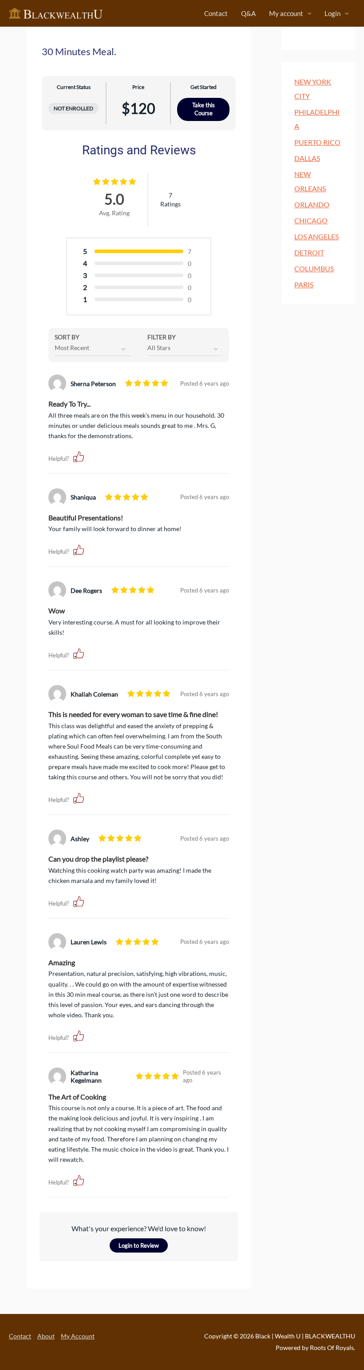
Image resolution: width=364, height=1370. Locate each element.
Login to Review (139, 1245)
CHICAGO (311, 220)
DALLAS (307, 158)
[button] (78, 456)
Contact (216, 13)
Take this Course (203, 109)
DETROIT (309, 252)
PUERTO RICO (317, 142)
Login (332, 13)
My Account (78, 1336)
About (46, 1336)
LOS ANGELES (316, 236)
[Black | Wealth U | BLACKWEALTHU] (56, 12)
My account (286, 13)
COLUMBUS (314, 268)
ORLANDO (311, 204)
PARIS (303, 284)
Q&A (248, 13)
